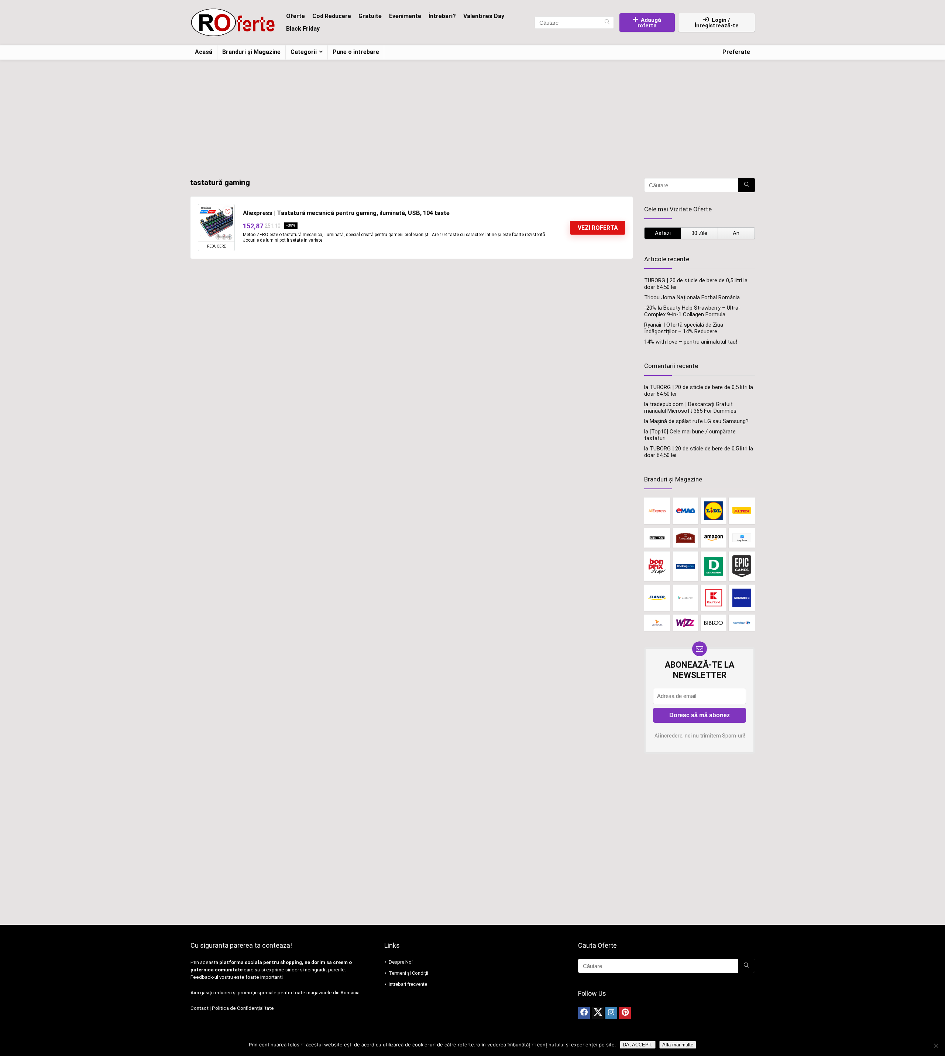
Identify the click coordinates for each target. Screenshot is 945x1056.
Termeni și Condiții (408, 973)
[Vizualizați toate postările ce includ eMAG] (685, 510)
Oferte (295, 16)
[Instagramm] (611, 1013)
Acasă (203, 51)
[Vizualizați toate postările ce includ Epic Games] (742, 565)
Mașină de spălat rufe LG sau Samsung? (699, 421)
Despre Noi (401, 962)
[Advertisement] (472, 115)
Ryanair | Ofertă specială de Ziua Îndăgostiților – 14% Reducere (683, 328)
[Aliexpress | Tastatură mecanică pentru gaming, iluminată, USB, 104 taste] (216, 222)
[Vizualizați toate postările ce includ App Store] (742, 538)
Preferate (736, 51)
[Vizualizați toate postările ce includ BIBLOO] (713, 622)
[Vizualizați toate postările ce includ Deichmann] (713, 565)
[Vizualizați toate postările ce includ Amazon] (713, 538)
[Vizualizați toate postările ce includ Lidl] (713, 510)
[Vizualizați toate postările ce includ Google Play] (685, 598)
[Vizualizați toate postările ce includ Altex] (742, 510)
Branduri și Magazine (251, 51)
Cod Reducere (331, 16)
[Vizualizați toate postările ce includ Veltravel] (657, 622)
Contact (199, 1008)
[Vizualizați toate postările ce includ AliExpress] (657, 510)
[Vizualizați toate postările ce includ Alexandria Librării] (685, 538)
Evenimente (405, 16)
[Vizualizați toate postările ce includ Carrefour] (742, 622)
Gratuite (370, 16)
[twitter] (598, 1013)
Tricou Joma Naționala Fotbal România (692, 297)
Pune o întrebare (356, 51)
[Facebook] (584, 1013)
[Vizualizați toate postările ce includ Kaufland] (713, 598)
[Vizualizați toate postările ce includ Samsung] (742, 598)
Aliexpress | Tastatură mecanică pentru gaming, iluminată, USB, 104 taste (346, 213)
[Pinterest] (625, 1013)
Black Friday (303, 28)
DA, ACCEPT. (638, 1045)
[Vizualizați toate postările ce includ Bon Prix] (657, 565)
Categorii (304, 51)
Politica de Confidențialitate (243, 1008)
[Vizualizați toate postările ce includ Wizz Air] (685, 622)
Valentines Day (483, 16)
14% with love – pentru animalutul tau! (690, 341)
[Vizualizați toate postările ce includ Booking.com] (685, 565)
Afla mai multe (677, 1045)
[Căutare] (607, 22)
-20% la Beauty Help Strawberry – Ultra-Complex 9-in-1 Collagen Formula (692, 311)
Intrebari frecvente (408, 984)
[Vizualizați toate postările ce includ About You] (657, 538)
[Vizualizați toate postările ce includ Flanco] (657, 598)
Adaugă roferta (649, 23)
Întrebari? (442, 16)
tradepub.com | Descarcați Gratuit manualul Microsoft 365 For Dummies (690, 407)
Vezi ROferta (598, 227)
